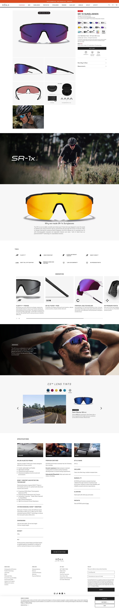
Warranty (34, 574)
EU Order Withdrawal (65, 579)
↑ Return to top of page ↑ (59, 551)
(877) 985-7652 (64, 569)
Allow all (104, 598)
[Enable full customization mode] (97, 32)
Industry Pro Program (9, 581)
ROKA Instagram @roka (54, 593)
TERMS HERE (69, 1)
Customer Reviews (36, 572)
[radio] (80, 23)
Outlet (88, 4)
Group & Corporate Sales (10, 577)
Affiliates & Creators (9, 583)
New (29, 4)
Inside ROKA (7, 566)
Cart (116, 5)
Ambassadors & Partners (10, 569)
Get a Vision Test (64, 576)
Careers (6, 584)
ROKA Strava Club (64, 593)
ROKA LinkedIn (62, 593)
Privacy (97, 585)
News (5, 574)
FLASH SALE (22, 4)
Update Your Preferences (66, 577)
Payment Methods (36, 576)
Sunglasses (36, 4)
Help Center (63, 570)
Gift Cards (62, 572)
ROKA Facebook (59, 593)
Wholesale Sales (8, 576)
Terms (93, 585)
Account (113, 5)
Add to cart (92, 48)
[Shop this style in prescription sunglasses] (103, 32)
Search (109, 5)
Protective (46, 4)
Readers (64, 4)
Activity (95, 4)
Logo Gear (6, 572)
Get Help (62, 566)
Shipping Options (36, 569)
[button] (44, 13)
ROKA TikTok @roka (57, 593)
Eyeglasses (55, 4)
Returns (34, 570)
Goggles (81, 4)
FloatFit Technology (9, 570)
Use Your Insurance (64, 574)
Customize (104, 602)
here (87, 503)
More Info (34, 566)
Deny (105, 605)
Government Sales (8, 579)
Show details (24, 605)
